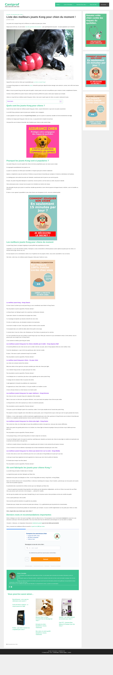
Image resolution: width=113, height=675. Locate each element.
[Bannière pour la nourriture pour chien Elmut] (42, 299)
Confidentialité (56, 652)
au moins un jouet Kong (39, 82)
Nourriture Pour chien (81, 4)
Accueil (8, 14)
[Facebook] (9, 587)
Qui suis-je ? (55, 651)
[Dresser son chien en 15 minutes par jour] (42, 240)
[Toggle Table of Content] (60, 101)
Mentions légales (63, 652)
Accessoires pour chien (17, 14)
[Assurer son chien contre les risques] (42, 157)
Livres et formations (68, 4)
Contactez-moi (61, 651)
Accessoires (103, 4)
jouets (31, 85)
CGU (51, 652)
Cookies (69, 652)
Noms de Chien (93, 4)
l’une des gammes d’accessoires (33, 26)
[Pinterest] (11, 587)
